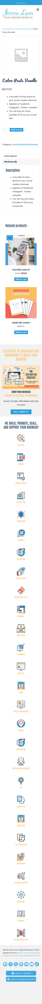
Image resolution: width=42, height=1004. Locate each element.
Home (5, 29)
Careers (25, 956)
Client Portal (35, 956)
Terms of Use (23, 953)
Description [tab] (10, 156)
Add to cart (16, 130)
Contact (18, 956)
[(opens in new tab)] (21, 377)
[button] (5, 964)
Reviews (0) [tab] (10, 162)
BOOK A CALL (21, 3)
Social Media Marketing (21, 29)
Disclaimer (34, 953)
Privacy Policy (7, 956)
